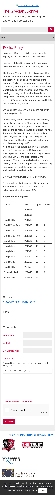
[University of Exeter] (11, 463)
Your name (8, 335)
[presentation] (5, 371)
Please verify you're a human (17, 401)
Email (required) (11, 350)
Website (7, 343)
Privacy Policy (45, 434)
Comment (8, 358)
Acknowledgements (27, 434)
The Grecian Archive (20, 11)
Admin (12, 434)
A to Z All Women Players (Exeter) (20, 301)
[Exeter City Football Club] (8, 447)
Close (43, 490)
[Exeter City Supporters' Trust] (32, 447)
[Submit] (51, 29)
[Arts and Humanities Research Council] (19, 475)
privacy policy (30, 490)
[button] (5, 371)
